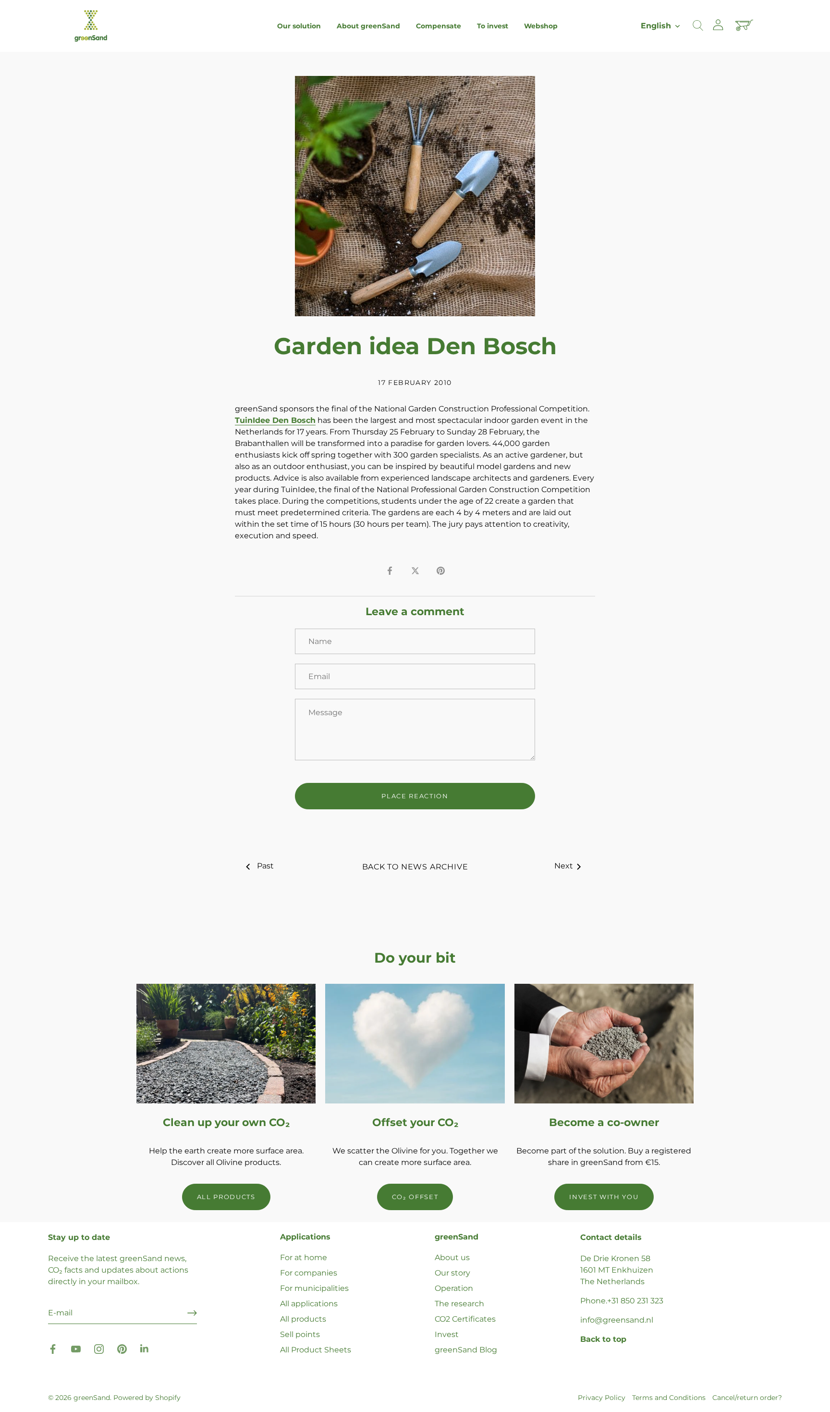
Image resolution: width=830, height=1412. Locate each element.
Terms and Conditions (669, 1397)
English (656, 25)
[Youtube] (76, 1348)
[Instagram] (99, 1348)
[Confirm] (192, 1313)
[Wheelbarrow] (745, 26)
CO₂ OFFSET (415, 1197)
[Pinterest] (122, 1348)
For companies (308, 1272)
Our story (452, 1272)
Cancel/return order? (747, 1397)
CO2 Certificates (465, 1319)
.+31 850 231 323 (634, 1300)
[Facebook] (53, 1348)
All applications (309, 1303)
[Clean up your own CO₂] (226, 1043)
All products (303, 1319)
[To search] (697, 26)
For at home (303, 1257)
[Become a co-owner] (604, 1043)
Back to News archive (415, 866)
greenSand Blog (466, 1349)
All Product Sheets (315, 1349)
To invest (492, 26)
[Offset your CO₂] (414, 1043)
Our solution (299, 26)
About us (452, 1257)
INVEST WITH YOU (603, 1197)
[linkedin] (145, 1348)
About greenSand (368, 26)
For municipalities (314, 1288)
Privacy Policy (601, 1397)
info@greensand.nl (616, 1320)
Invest (447, 1334)
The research (459, 1303)
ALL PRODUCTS (226, 1197)
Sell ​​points (300, 1334)
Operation (454, 1288)
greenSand (91, 1397)
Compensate (438, 26)
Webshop (541, 26)
